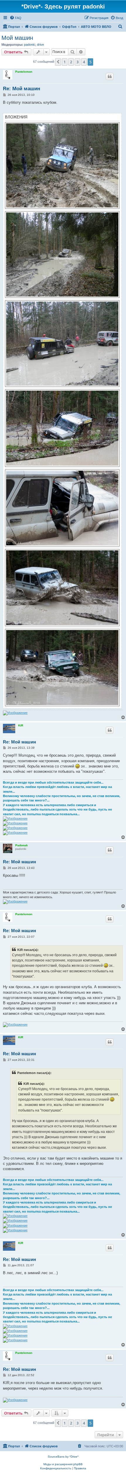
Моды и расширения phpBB (63, 1464)
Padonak (21, 845)
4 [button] (84, 61)
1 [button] (65, 61)
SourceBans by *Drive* (63, 1456)
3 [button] (77, 61)
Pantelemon (23, 71)
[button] (58, 61)
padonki (29, 44)
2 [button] (71, 61)
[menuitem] (15, 17)
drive (40, 44)
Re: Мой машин (21, 88)
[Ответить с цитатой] (109, 76)
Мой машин (17, 38)
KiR (20, 725)
